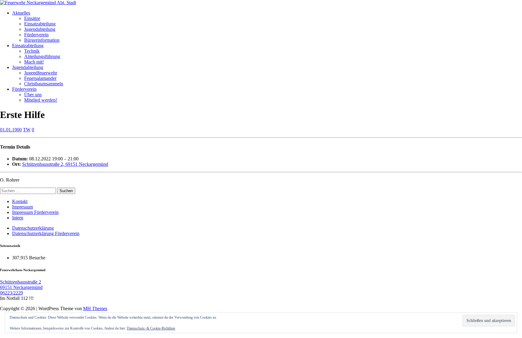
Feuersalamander (40, 78)
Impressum (22, 206)
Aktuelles (21, 12)
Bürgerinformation (42, 40)
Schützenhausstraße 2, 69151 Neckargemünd (65, 164)
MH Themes (95, 308)
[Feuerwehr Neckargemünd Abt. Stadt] (38, 2)
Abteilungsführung (42, 56)
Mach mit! (34, 61)
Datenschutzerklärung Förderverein (45, 233)
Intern (17, 217)
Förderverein (36, 34)
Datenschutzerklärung (33, 228)
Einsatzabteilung (40, 23)
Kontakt (19, 201)
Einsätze (32, 18)
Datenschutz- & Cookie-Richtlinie (151, 328)
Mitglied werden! (40, 100)
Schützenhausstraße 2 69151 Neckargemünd (21, 284)
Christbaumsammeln (43, 83)
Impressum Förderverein (35, 212)
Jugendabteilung (39, 29)
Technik (32, 51)
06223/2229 (11, 292)
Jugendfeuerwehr (40, 72)
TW (27, 129)
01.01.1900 (11, 129)
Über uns (33, 94)
